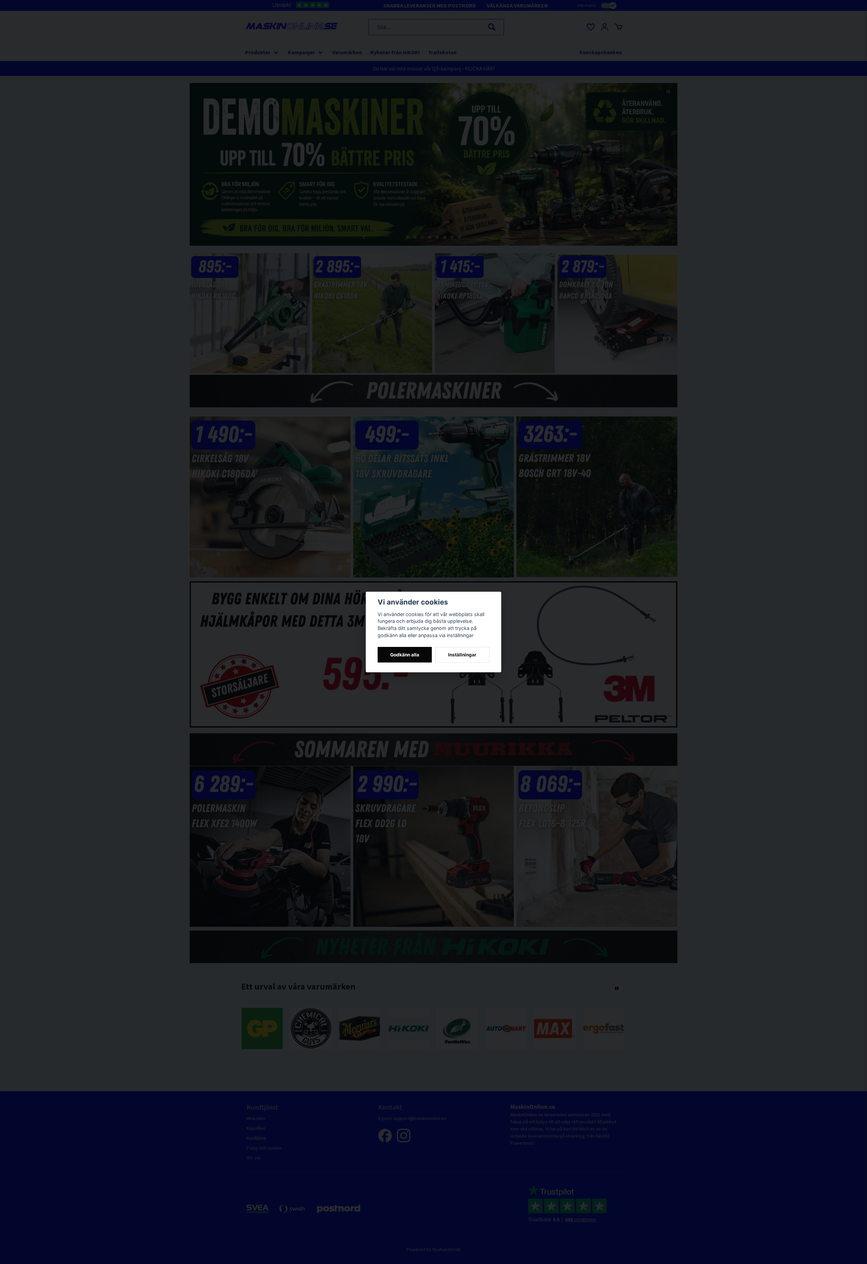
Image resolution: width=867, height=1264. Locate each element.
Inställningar (462, 654)
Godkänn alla (404, 654)
